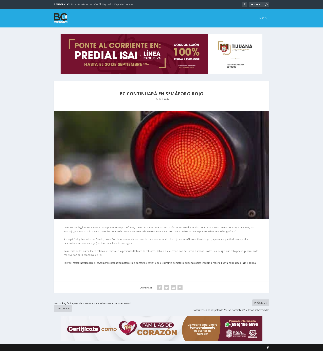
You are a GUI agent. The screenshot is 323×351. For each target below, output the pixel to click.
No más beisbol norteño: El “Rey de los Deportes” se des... (103, 4)
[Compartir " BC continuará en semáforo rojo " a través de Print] (180, 287)
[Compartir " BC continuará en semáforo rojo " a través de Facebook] (159, 287)
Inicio (263, 18)
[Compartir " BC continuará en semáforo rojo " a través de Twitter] (166, 287)
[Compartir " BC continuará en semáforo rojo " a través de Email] (173, 287)
